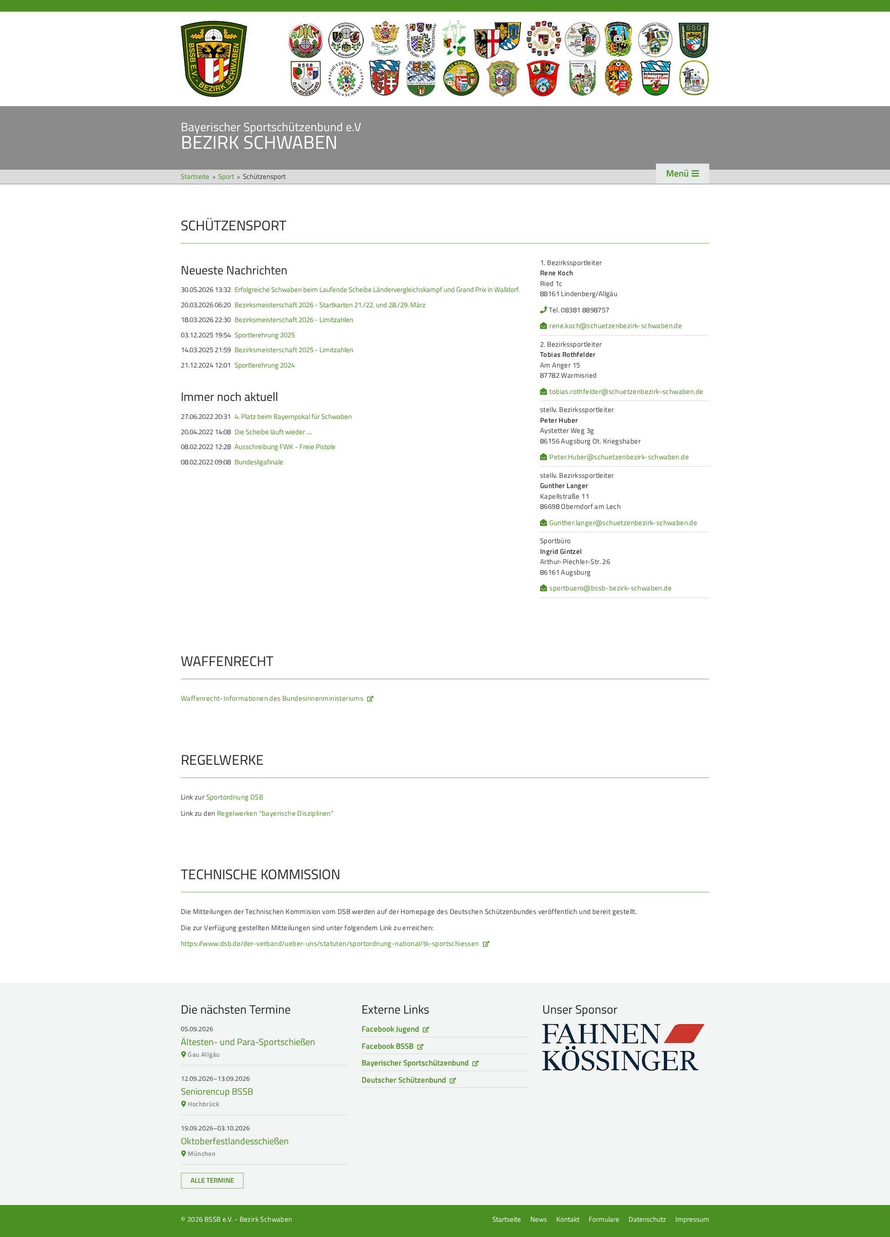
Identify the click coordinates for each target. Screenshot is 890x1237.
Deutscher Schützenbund (404, 1080)
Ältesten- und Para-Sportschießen (248, 1041)
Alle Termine (212, 1180)
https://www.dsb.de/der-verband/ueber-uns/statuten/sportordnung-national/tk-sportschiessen (330, 943)
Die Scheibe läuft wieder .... (273, 432)
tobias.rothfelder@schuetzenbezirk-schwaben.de (626, 392)
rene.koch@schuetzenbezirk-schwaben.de (615, 326)
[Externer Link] (625, 1047)
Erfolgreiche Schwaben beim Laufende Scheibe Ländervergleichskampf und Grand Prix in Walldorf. (377, 290)
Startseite (445, 59)
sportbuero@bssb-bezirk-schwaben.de (610, 588)
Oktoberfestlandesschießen (235, 1141)
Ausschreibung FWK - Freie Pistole (285, 447)
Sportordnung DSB (234, 797)
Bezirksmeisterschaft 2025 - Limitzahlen (294, 350)
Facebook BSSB (387, 1046)
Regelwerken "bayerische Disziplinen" (275, 813)
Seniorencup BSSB (217, 1091)
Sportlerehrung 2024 (265, 365)
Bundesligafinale (259, 462)
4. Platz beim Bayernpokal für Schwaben (293, 417)
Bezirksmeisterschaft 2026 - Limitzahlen (294, 320)
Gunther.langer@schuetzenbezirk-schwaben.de (623, 523)
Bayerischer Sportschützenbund (415, 1063)
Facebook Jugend (390, 1029)
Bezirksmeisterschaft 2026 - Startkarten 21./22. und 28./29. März (330, 305)
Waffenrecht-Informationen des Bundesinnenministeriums (272, 698)
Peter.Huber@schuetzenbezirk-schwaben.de (619, 457)
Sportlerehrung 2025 (265, 335)
